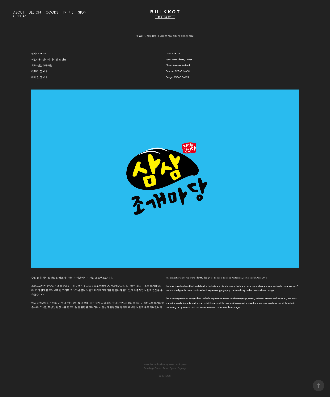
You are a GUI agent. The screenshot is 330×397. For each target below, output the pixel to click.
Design (35, 12)
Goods (52, 12)
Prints (68, 12)
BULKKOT (166, 375)
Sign (82, 12)
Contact (21, 16)
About (18, 12)
